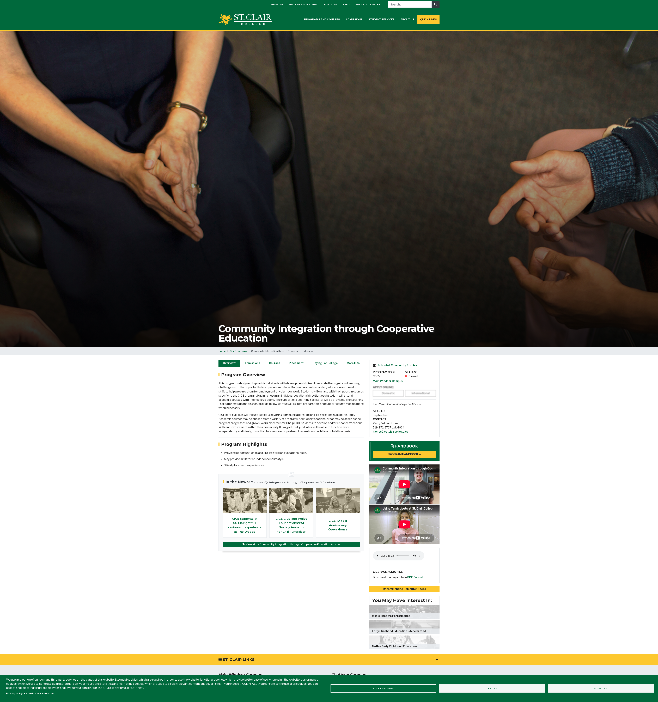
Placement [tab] (296, 363)
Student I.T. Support (367, 4)
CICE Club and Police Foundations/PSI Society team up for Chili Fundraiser (291, 525)
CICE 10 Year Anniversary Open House (338, 525)
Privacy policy (14, 693)
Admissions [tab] (252, 363)
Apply (346, 4)
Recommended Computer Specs (404, 589)
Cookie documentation (40, 693)
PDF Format (415, 577)
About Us (407, 19)
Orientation (330, 4)
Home (222, 351)
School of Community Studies (397, 365)
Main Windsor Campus (388, 381)
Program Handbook (403, 454)
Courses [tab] (274, 363)
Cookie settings (383, 688)
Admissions (354, 19)
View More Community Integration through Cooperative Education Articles (292, 544)
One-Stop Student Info (303, 4)
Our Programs (238, 351)
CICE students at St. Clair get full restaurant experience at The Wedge (244, 525)
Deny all (492, 688)
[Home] (246, 19)
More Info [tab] (353, 363)
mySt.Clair (277, 4)
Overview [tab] (229, 363)
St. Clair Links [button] (238, 659)
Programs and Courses (322, 19)
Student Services (381, 19)
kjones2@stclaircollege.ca (390, 431)
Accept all (601, 688)
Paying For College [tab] (325, 363)
